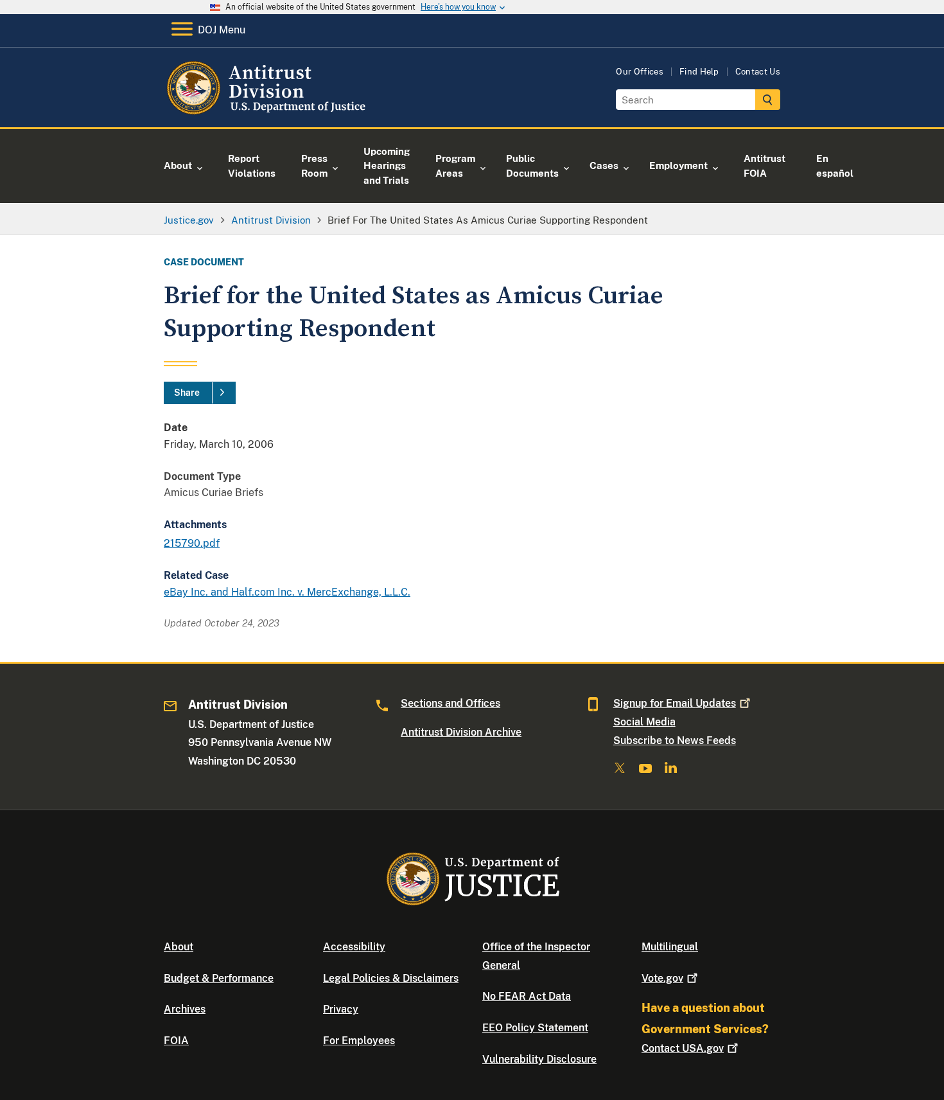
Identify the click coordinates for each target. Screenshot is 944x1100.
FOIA (176, 1040)
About (178, 947)
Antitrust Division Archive (461, 732)
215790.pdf (192, 543)
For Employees (359, 1040)
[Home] (268, 112)
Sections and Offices (450, 703)
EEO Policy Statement (535, 1028)
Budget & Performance (219, 978)
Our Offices (639, 71)
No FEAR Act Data (526, 996)
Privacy (340, 1009)
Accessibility (354, 947)
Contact (683, 1048)
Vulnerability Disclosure (539, 1059)
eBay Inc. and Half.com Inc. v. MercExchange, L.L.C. (287, 592)
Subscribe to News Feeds (674, 740)
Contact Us (757, 71)
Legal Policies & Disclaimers (391, 978)
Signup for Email (674, 703)
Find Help (699, 71)
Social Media (644, 722)
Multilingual (670, 947)
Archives (184, 1009)
